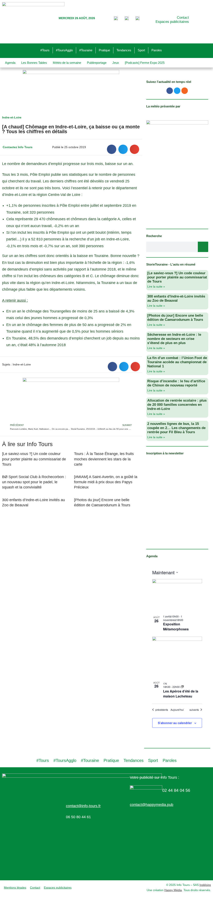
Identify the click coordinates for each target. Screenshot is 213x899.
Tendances (123, 50)
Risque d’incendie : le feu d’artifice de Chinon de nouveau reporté (176, 383)
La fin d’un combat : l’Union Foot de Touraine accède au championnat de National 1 (177, 362)
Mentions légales (15, 887)
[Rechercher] (203, 247)
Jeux (115, 62)
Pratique (104, 50)
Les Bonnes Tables (34, 62)
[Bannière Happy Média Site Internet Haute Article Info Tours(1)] (71, 400)
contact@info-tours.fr (83, 806)
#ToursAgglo (64, 50)
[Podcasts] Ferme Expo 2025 (145, 62)
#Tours (45, 50)
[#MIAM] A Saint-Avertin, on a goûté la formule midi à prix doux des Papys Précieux (105, 482)
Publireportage (96, 62)
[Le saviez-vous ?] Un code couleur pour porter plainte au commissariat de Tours (34, 459)
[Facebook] (169, 90)
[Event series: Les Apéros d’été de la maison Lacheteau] (182, 687)
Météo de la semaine (67, 62)
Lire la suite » (156, 286)
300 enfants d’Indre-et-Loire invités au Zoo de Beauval (176, 298)
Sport (141, 50)
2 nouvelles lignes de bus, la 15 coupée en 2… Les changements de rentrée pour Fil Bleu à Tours (176, 428)
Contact (183, 18)
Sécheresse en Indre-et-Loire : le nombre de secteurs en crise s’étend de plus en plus (174, 339)
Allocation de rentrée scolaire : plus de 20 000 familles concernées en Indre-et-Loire (177, 404)
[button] (111, 149)
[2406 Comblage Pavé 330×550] (177, 171)
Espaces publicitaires (172, 22)
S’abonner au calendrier (175, 723)
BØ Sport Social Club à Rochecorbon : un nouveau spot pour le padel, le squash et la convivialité (34, 482)
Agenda (10, 62)
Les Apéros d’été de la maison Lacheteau (180, 694)
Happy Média (173, 890)
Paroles (156, 50)
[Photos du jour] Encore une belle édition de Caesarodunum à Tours (175, 318)
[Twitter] (177, 90)
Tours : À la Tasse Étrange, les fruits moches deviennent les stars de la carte (104, 459)
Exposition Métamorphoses (176, 626)
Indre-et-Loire (11, 117)
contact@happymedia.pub (151, 805)
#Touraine (85, 50)
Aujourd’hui (177, 709)
